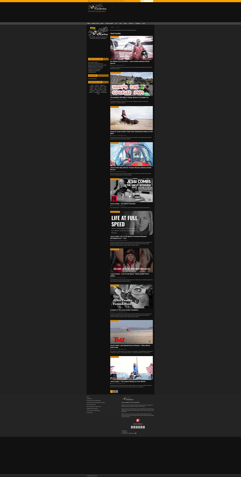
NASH (105, 89)
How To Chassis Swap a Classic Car (95, 63)
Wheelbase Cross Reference (94, 70)
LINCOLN (91, 89)
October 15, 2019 (114, 171)
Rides (125, 23)
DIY (116, 23)
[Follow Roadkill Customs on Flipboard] (137, 421)
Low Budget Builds (92, 72)
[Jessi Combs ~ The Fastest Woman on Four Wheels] (131, 368)
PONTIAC (91, 92)
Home (88, 23)
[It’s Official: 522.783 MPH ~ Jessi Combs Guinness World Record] (131, 48)
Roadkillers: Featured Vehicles (92, 408)
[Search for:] (147, 1)
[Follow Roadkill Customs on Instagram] (134, 427)
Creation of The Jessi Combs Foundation (124, 310)
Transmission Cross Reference (94, 69)
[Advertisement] (131, 12)
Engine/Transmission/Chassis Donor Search (97, 65)
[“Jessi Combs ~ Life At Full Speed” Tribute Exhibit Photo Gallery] (131, 260)
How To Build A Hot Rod (91, 404)
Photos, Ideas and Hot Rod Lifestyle (93, 410)
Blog (144, 23)
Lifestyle (131, 23)
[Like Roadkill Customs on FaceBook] (132, 427)
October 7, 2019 (114, 205)
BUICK (92, 85)
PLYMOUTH (104, 91)
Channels (137, 23)
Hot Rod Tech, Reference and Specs (95, 67)
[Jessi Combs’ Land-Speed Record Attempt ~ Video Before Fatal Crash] (131, 332)
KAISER (104, 88)
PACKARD (98, 91)
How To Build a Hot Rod (93, 62)
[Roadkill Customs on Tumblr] (139, 427)
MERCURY (96, 89)
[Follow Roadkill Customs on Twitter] (141, 427)
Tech (120, 23)
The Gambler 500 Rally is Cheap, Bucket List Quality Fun (129, 97)
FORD (105, 86)
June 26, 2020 (113, 65)
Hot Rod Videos (89, 412)
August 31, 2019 (114, 383)
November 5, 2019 (114, 135)
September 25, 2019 (115, 277)
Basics (101, 23)
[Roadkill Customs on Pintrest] (137, 427)
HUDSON (100, 88)
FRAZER (91, 88)
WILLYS (98, 93)
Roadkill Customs (121, 65)
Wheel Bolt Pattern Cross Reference (95, 66)
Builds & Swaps (109, 23)
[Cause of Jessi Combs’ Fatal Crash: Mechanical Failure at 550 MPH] (131, 118)
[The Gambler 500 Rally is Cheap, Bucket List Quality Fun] (131, 84)
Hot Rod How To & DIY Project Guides (94, 400)
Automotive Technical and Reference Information (96, 402)
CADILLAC (97, 85)
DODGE (101, 86)
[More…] (118, 68)
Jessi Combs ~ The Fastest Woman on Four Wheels (128, 381)
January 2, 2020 (114, 99)
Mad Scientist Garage (123, 99)
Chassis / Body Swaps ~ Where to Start (94, 406)
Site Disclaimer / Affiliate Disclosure (128, 433)
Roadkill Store (95, 23)
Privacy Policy (124, 432)
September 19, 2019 (115, 311)
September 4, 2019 (114, 349)
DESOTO (96, 86)
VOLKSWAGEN (104, 92)
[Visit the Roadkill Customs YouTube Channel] (144, 427)
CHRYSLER (91, 86)
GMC (96, 88)
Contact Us (124, 430)
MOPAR (101, 89)
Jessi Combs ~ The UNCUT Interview (122, 204)
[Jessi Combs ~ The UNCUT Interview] (131, 190)
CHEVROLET (102, 85)
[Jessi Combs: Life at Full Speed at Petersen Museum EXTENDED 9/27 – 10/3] (131, 223)
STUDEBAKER (97, 92)
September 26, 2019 (115, 240)
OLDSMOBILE (92, 91)
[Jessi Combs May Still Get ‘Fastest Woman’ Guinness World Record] (131, 154)
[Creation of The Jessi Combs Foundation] (131, 296)
